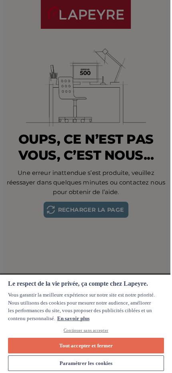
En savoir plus (73, 318)
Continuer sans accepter (86, 330)
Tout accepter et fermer (86, 346)
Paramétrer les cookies (86, 363)
